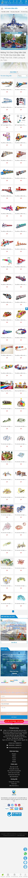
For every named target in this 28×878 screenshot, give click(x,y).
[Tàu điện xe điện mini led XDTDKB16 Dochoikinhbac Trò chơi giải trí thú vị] (21, 207)
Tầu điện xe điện (5, 11)
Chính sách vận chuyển (14, 772)
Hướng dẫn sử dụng (14, 768)
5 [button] (16, 673)
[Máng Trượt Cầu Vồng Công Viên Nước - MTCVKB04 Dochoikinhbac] (7, 384)
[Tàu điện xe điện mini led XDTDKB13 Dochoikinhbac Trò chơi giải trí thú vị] (7, 278)
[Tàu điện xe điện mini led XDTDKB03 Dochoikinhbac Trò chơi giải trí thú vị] (7, 367)
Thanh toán (14, 783)
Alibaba (14, 755)
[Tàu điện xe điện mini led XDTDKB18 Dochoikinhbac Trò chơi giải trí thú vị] (21, 189)
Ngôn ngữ (21, 2)
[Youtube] (19, 805)
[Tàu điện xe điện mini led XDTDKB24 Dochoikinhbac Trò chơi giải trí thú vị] (21, 136)
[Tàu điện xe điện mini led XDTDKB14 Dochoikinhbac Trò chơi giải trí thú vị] (21, 260)
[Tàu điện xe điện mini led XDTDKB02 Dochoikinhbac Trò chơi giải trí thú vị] (21, 367)
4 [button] (15, 673)
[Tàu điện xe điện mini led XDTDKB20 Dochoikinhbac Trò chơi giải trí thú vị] (7, 172)
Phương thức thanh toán (14, 774)
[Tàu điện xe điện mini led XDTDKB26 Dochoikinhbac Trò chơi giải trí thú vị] (7, 136)
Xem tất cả (14, 642)
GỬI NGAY (14, 717)
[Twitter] (12, 805)
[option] (14, 661)
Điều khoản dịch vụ (14, 785)
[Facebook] (9, 805)
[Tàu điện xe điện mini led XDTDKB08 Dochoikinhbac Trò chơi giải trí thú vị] (21, 313)
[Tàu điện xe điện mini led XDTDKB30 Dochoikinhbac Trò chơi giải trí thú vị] (7, 83)
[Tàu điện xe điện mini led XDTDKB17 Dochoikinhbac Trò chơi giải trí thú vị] (21, 225)
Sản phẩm (9, 2)
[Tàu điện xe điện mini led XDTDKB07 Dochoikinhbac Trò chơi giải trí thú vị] (7, 331)
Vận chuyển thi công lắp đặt (14, 770)
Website (14, 761)
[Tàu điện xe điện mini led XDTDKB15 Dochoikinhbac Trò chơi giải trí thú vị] (7, 243)
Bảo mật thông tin (14, 776)
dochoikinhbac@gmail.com (15, 747)
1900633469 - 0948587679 (15, 745)
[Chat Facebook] (25, 862)
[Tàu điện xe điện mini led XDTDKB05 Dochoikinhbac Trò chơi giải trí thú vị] (7, 349)
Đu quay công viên (15, 11)
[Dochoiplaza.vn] (5, 681)
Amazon (14, 757)
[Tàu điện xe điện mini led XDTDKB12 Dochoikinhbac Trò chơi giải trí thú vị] (21, 278)
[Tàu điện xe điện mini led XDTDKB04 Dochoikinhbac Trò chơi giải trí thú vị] (21, 349)
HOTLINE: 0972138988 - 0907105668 (14, 721)
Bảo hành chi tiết (14, 766)
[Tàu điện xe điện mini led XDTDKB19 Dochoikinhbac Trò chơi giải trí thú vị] (7, 225)
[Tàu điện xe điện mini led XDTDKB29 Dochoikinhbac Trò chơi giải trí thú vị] (21, 83)
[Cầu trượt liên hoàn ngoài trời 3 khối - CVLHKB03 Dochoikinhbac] (21, 384)
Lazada (14, 759)
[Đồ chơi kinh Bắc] (14, 681)
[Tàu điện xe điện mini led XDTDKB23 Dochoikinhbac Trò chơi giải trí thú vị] (7, 189)
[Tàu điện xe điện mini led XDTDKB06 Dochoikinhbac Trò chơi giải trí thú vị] (21, 331)
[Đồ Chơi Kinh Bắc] (2, 2)
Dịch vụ (16, 2)
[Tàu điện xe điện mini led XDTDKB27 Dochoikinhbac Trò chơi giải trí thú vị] (21, 154)
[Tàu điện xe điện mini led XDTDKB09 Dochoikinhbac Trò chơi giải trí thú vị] (7, 313)
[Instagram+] (16, 805)
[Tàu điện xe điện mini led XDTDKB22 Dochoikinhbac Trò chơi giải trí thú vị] (7, 154)
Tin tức (13, 2)
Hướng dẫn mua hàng (14, 781)
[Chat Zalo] (25, 866)
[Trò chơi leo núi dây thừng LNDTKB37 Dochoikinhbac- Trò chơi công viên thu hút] (7, 402)
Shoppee (14, 753)
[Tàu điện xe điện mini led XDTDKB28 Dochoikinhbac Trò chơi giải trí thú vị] (7, 101)
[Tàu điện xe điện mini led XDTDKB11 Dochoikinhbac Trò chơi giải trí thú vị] (7, 296)
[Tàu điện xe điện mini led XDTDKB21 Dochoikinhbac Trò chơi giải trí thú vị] (7, 207)
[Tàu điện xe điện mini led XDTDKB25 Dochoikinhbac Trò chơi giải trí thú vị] (21, 172)
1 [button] (11, 673)
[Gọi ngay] (25, 858)
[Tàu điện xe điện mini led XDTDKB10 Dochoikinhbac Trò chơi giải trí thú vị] (21, 296)
